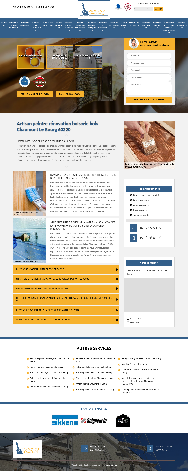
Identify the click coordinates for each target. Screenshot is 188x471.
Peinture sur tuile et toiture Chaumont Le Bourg (139, 371)
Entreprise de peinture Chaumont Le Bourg (49, 387)
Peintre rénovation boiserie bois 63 (80, 26)
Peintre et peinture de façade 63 (92, 26)
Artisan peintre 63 (124, 25)
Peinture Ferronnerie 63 (182, 25)
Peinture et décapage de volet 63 (13, 25)
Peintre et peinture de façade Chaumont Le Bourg (49, 360)
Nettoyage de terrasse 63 (114, 25)
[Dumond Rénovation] (94, 9)
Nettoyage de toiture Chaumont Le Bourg (94, 373)
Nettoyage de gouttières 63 (102, 26)
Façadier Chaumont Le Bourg (134, 364)
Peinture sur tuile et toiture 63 (69, 26)
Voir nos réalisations (35, 94)
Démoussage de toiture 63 (134, 24)
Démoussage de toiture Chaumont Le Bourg (95, 378)
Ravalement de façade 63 (48, 24)
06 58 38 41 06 (46, 7)
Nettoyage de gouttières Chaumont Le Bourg (141, 359)
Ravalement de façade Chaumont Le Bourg (49, 373)
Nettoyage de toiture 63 (146, 25)
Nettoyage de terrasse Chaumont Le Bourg (95, 390)
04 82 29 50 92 (25, 7)
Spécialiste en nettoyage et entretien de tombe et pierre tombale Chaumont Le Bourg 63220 (139, 381)
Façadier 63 (4, 24)
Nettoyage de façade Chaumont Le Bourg (94, 367)
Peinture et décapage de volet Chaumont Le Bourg (95, 360)
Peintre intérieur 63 (59, 25)
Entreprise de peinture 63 (24, 25)
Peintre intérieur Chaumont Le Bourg (46, 367)
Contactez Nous (69, 94)
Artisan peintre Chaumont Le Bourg (91, 384)
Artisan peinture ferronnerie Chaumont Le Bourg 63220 (140, 391)
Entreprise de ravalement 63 (36, 26)
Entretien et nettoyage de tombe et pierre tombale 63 (169, 28)
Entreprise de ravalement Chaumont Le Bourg (47, 379)
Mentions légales (109, 465)
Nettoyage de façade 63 (157, 25)
